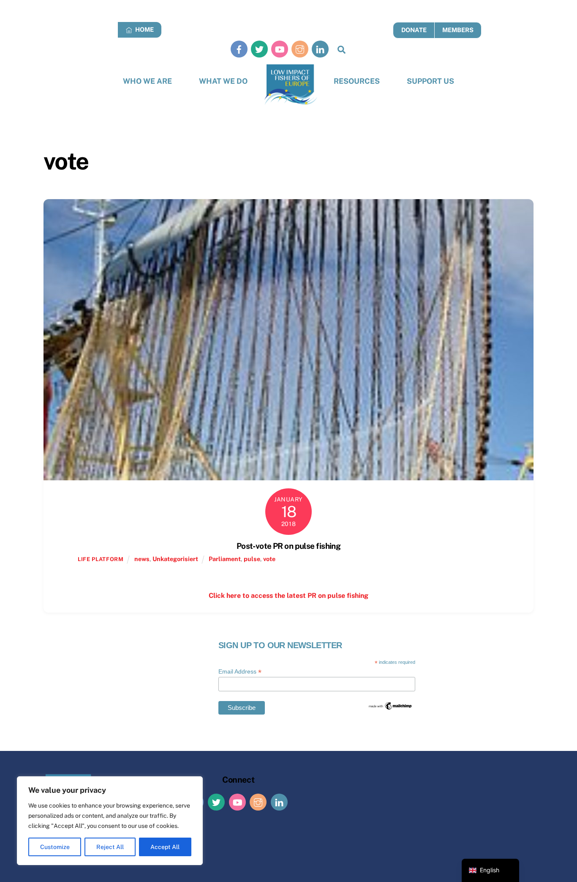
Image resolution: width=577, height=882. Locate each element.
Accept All (165, 847)
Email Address (239, 672)
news (142, 558)
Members (458, 29)
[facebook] (239, 49)
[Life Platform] (290, 84)
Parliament (225, 558)
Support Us (430, 81)
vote (269, 558)
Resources (357, 81)
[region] (110, 820)
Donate (414, 29)
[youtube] (279, 49)
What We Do (223, 81)
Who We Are (147, 81)
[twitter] (259, 49)
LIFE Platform (100, 559)
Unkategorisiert (175, 558)
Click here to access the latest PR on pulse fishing (288, 596)
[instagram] (299, 49)
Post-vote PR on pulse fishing (288, 546)
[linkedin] (320, 49)
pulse (252, 558)
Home (144, 29)
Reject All (110, 847)
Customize (55, 847)
